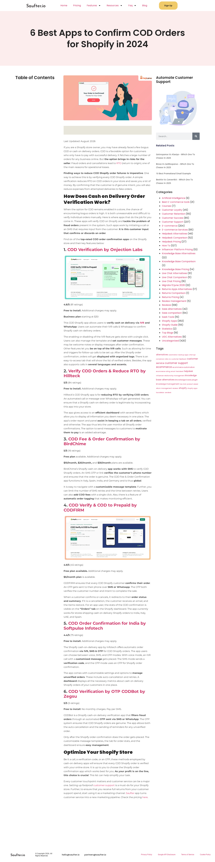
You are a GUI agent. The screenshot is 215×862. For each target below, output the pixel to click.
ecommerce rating (163, 371)
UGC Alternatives (172, 336)
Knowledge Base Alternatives (178, 253)
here (145, 797)
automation (173, 355)
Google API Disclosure (166, 855)
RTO (118, 163)
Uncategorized (170, 340)
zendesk (168, 392)
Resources (113, 5)
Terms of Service (187, 855)
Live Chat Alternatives (174, 273)
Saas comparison (172, 313)
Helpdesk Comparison (174, 237)
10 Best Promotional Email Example (173, 173)
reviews (175, 388)
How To (166, 245)
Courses (166, 206)
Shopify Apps (169, 321)
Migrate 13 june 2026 (173, 285)
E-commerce (170, 225)
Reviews (166, 305)
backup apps (183, 355)
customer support (104, 785)
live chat (183, 384)
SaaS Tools (168, 317)
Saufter (130, 793)
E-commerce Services (175, 229)
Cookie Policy (205, 855)
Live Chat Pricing (171, 281)
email (173, 371)
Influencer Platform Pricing (177, 249)
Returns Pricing (170, 297)
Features (92, 5)
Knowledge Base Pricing (175, 269)
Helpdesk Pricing (171, 241)
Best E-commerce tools (176, 202)
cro (169, 359)
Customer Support (172, 221)
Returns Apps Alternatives (177, 289)
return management (164, 388)
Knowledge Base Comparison (179, 261)
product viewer (192, 384)
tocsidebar (160, 392)
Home (63, 5)
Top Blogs (167, 332)
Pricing (77, 5)
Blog (144, 5)
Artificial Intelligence (173, 198)
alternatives (162, 354)
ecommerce (164, 367)
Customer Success (172, 218)
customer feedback (178, 359)
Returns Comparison (174, 293)
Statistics (167, 328)
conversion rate (162, 359)
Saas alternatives (172, 309)
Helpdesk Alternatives (174, 233)
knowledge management (167, 384)
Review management (174, 301)
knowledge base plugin (186, 379)
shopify (183, 388)
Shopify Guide (170, 324)
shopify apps (192, 388)
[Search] (196, 136)
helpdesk (188, 371)
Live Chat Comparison (174, 277)
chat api (192, 355)
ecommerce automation (183, 367)
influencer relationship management (170, 376)
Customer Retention (173, 213)
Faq (130, 5)
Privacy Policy (146, 855)
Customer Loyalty (172, 210)
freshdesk (179, 371)
